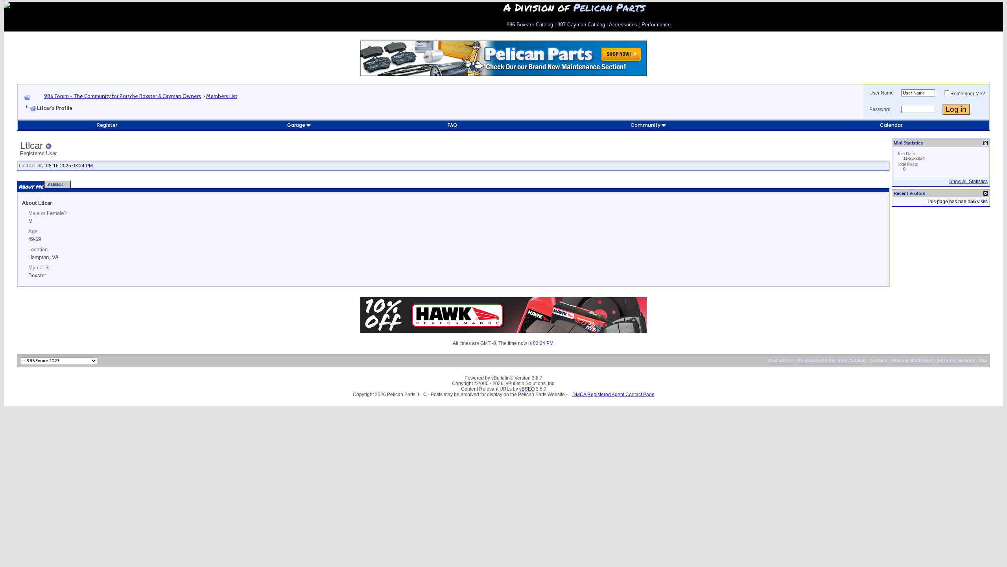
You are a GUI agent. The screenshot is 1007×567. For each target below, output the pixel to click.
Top (983, 360)
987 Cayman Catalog (581, 25)
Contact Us (780, 360)
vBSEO (527, 389)
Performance (656, 25)
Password (880, 109)
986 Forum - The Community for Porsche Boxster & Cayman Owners (122, 96)
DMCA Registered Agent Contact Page (613, 394)
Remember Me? (967, 93)
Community (645, 125)
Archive (878, 360)
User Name (881, 93)
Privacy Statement (912, 360)
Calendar (891, 125)
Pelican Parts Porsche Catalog (831, 360)
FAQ (452, 125)
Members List (221, 96)
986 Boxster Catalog (530, 25)
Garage (296, 125)
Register (107, 125)
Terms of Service (956, 360)
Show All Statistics (968, 181)
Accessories (623, 25)
